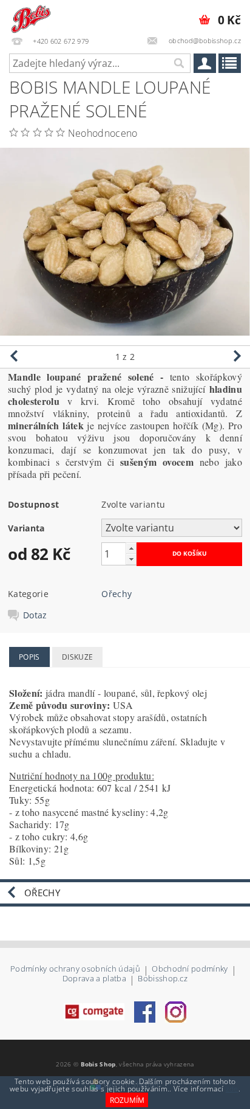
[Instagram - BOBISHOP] (175, 1011)
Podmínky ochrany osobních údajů (75, 969)
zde (232, 1088)
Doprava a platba (94, 979)
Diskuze (77, 657)
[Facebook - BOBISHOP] (144, 1011)
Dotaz (35, 615)
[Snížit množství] (131, 559)
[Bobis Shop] (30, 16)
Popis (29, 657)
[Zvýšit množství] (131, 548)
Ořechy (116, 593)
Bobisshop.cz (162, 979)
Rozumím (127, 1100)
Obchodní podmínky (190, 969)
